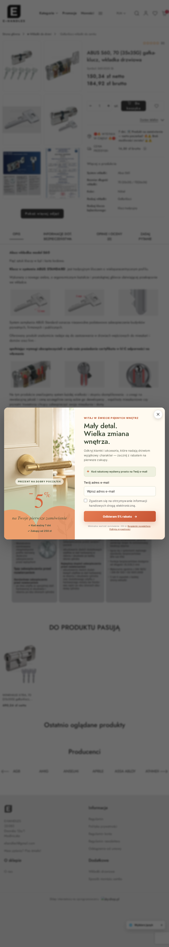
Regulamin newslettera (139, 526)
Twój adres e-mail (96, 482)
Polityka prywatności (119, 529)
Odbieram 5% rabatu (120, 516)
